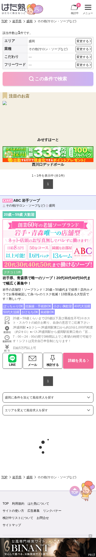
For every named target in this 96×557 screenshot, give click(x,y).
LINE (12, 365)
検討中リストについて (18, 518)
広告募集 (33, 511)
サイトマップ (12, 525)
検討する (53, 365)
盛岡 (29, 21)
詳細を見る (77, 360)
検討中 (75, 9)
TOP (4, 21)
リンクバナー (52, 511)
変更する (83, 41)
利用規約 (18, 503)
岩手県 (17, 21)
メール (32, 365)
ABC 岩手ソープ (26, 200)
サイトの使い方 (13, 511)
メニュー (87, 10)
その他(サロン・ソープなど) (25, 205)
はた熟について (38, 503)
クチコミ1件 (12, 272)
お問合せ (43, 518)
